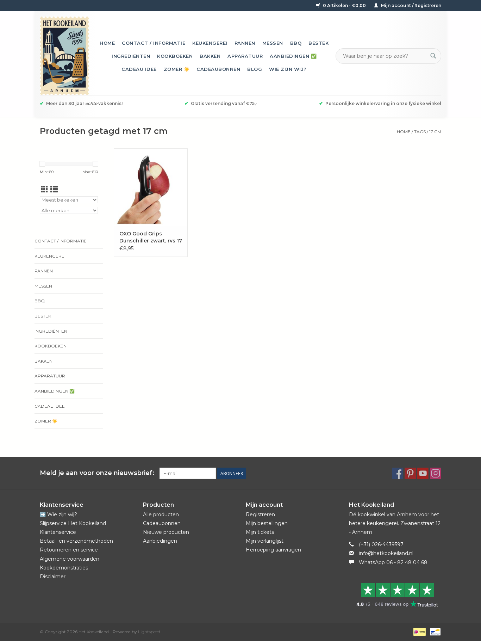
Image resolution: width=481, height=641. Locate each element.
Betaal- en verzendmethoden (76, 541)
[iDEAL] (418, 631)
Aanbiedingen (160, 541)
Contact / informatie (153, 43)
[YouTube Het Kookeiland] (423, 473)
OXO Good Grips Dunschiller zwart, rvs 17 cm (150, 237)
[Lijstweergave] (54, 189)
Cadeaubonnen (218, 69)
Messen (272, 43)
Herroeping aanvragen (273, 550)
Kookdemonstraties (64, 568)
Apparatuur (245, 56)
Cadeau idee (139, 69)
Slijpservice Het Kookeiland (73, 523)
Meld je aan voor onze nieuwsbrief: (97, 473)
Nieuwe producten (166, 532)
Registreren (260, 514)
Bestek (318, 43)
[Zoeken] (433, 56)
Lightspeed (149, 631)
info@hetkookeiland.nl (386, 553)
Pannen (245, 43)
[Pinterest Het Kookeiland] (410, 473)
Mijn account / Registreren (410, 5)
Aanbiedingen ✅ (293, 56)
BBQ (296, 43)
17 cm (435, 131)
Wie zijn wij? (288, 69)
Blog (254, 69)
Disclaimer (52, 576)
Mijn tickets (260, 532)
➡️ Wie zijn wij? (58, 514)
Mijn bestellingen (267, 523)
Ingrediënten (131, 56)
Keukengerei (209, 43)
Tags (420, 131)
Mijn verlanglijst (264, 541)
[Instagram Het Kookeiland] (435, 473)
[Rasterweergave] (44, 189)
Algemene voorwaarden (69, 559)
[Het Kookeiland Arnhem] (64, 56)
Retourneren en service (69, 550)
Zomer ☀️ (177, 69)
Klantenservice (58, 532)
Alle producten (161, 514)
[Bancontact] (434, 631)
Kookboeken (175, 56)
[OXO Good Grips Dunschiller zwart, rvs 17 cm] (151, 187)
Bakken (210, 56)
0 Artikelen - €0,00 (344, 5)
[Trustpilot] (395, 595)
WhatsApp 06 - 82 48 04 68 (393, 562)
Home (107, 43)
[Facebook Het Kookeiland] (397, 473)
